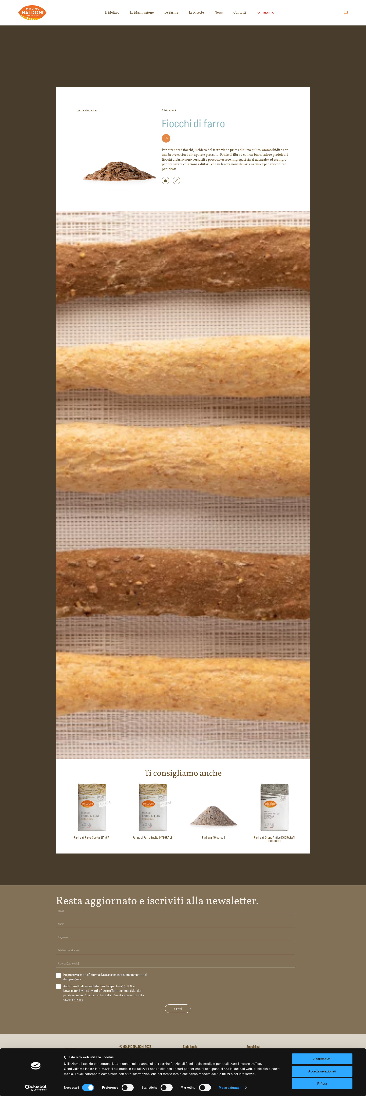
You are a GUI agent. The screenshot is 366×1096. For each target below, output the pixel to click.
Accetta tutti (322, 1059)
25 (166, 138)
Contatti (239, 12)
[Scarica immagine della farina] (165, 180)
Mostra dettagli (230, 1087)
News (219, 12)
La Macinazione (142, 12)
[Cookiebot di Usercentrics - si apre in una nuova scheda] (35, 1088)
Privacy (78, 999)
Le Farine (171, 12)
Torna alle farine (87, 110)
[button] (176, 180)
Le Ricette (196, 12)
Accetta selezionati (322, 1071)
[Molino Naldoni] (32, 12)
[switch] (128, 1087)
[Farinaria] (265, 12)
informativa (97, 975)
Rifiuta (322, 1083)
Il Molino (112, 12)
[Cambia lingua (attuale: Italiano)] (345, 12)
